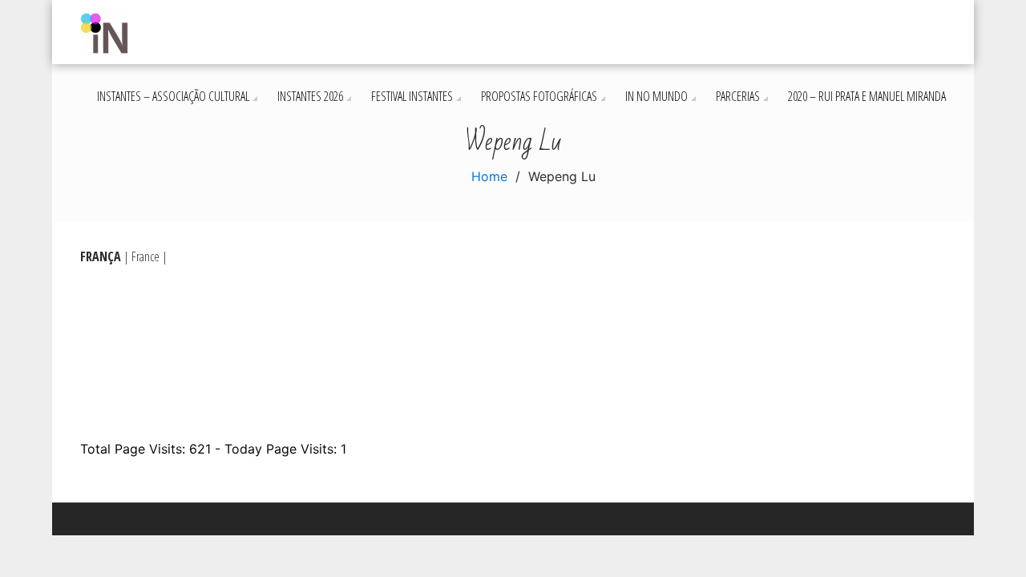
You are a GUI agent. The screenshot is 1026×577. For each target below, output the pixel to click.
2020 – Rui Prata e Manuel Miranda (867, 96)
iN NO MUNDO (656, 96)
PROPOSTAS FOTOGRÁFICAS (539, 96)
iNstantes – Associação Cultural (173, 96)
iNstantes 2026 (310, 96)
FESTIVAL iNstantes (412, 96)
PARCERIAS (738, 96)
